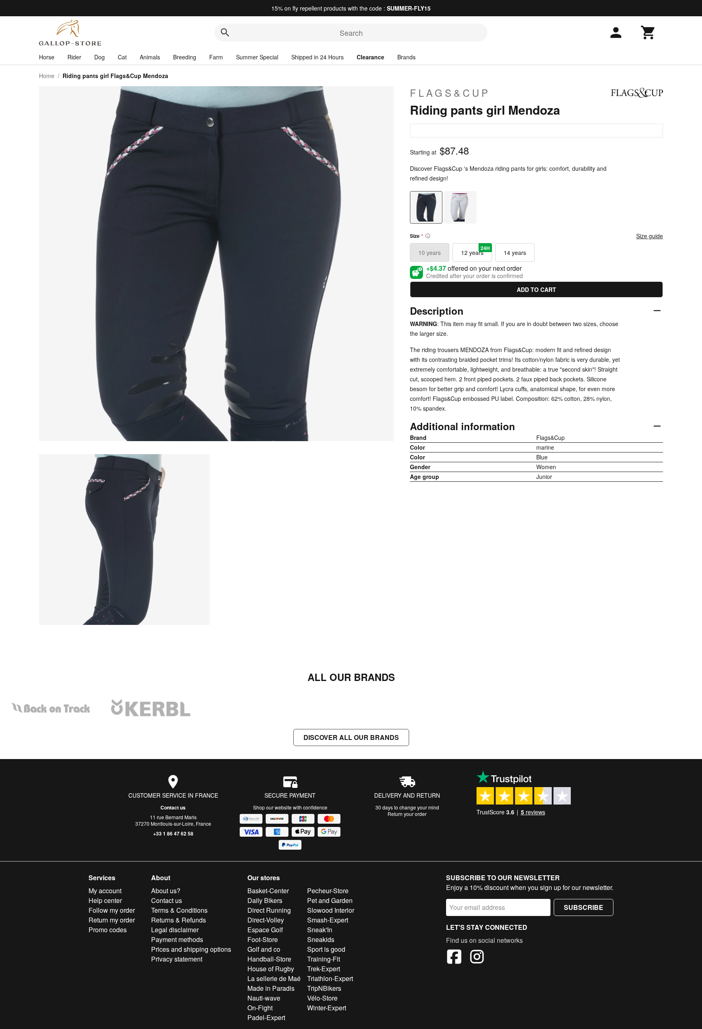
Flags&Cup (450, 92)
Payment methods (177, 939)
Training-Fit (323, 959)
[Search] (225, 32)
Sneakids (320, 939)
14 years (515, 252)
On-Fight (260, 1007)
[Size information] (428, 236)
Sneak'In (319, 929)
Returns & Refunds (178, 920)
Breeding (184, 57)
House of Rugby (270, 968)
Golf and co (263, 949)
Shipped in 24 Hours (317, 57)
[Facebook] (454, 958)
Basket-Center (268, 890)
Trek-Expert (323, 968)
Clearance (370, 57)
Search (351, 32)
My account (105, 890)
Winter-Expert (326, 1007)
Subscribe (583, 907)
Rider (74, 57)
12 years (475, 250)
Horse (46, 57)
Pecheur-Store (328, 890)
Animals (150, 57)
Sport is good (326, 949)
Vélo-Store (322, 998)
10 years (429, 252)
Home (46, 76)
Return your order (407, 813)
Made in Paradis (271, 988)
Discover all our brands (351, 737)
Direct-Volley (265, 920)
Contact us (173, 807)
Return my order (112, 920)
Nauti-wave (263, 998)
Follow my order (112, 910)
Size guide (649, 236)
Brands (406, 57)
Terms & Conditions (179, 910)
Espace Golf (265, 929)
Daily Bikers (264, 900)
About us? (165, 890)
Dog (99, 57)
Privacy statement (176, 959)
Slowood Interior (330, 910)
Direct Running (269, 910)
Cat (122, 57)
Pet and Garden (330, 900)
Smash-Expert (327, 920)
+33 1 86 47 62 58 (173, 833)
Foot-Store (262, 939)
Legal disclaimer (175, 929)
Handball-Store (269, 959)
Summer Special (257, 57)
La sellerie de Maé (274, 978)
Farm (216, 57)
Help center (105, 900)
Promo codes (108, 929)
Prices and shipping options (191, 949)
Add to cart (536, 289)
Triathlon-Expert (330, 978)
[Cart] (648, 32)
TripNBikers (324, 988)
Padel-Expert (266, 1017)
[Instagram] (477, 958)
